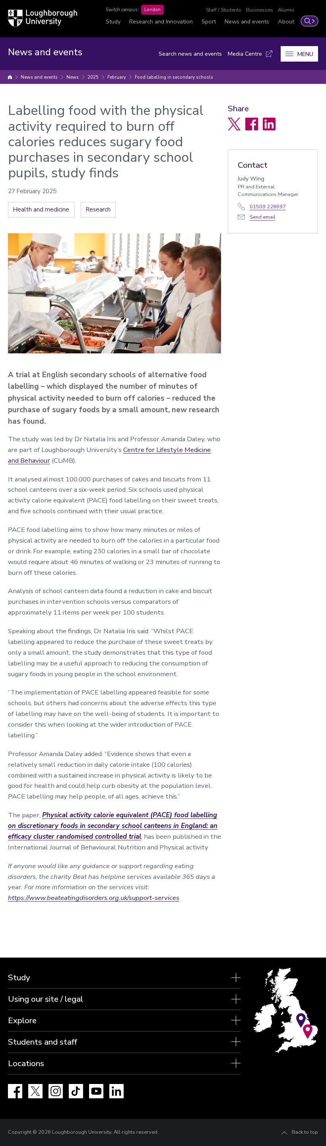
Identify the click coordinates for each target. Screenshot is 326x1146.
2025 (93, 77)
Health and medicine (41, 209)
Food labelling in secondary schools (174, 77)
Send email (263, 217)
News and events (247, 21)
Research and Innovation (161, 21)
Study (113, 21)
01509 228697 (268, 206)
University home (10, 77)
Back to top (305, 1132)
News (72, 77)
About (286, 21)
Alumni (286, 10)
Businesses (259, 10)
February (116, 77)
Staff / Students (223, 10)
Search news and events (190, 54)
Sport (209, 21)
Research (98, 209)
